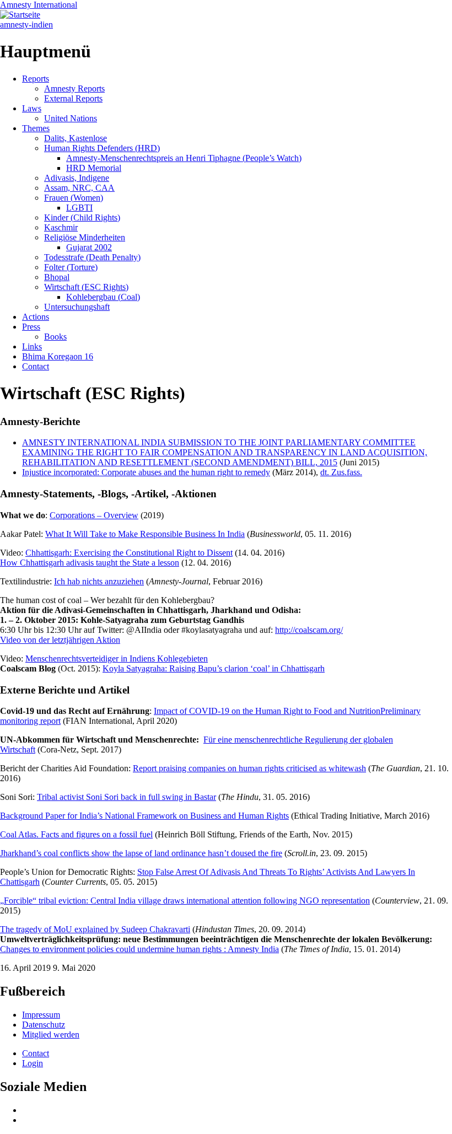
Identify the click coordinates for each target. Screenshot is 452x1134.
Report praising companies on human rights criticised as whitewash (249, 768)
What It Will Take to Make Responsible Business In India (145, 534)
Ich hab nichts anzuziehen (99, 581)
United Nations (70, 118)
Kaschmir (61, 227)
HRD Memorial (93, 168)
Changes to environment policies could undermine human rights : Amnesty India (139, 949)
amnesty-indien (26, 24)
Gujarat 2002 (89, 247)
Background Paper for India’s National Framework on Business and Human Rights (144, 815)
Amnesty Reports (74, 88)
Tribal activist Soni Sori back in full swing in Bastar (126, 797)
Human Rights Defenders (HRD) (102, 148)
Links (32, 346)
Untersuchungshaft (77, 306)
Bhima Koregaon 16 (57, 356)
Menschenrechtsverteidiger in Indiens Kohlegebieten (116, 658)
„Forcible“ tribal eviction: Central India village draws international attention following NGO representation (185, 900)
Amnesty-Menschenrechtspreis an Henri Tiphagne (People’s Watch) (184, 158)
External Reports (73, 98)
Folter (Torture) (71, 267)
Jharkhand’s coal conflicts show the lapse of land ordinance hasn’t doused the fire (141, 853)
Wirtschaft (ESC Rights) (86, 287)
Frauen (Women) (73, 197)
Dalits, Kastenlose (75, 138)
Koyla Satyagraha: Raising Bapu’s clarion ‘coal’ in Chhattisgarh (214, 668)
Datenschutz (43, 1024)
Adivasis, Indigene (76, 177)
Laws (31, 108)
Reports (35, 78)
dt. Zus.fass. (341, 472)
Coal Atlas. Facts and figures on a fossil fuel (76, 834)
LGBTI (79, 207)
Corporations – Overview (94, 515)
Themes (36, 128)
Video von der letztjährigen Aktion (60, 639)
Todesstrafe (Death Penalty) (92, 257)
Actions (35, 316)
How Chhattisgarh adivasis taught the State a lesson (89, 562)
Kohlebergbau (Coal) (103, 297)
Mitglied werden (50, 1034)
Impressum (41, 1014)
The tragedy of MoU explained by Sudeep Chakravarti (95, 929)
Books (55, 336)
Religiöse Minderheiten (84, 237)
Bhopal (56, 277)
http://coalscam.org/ (309, 630)
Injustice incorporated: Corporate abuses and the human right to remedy (146, 472)
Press (31, 326)
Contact (35, 366)
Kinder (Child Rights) (82, 217)
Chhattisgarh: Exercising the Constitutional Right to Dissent (129, 552)
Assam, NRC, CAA (79, 187)
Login (32, 1063)
